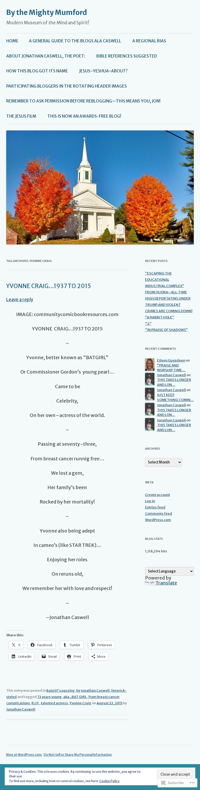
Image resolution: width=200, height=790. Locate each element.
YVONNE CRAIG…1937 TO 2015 (48, 286)
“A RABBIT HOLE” (159, 317)
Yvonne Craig (80, 703)
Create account (157, 495)
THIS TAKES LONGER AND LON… (174, 382)
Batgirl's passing (60, 690)
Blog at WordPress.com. (24, 755)
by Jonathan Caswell (93, 690)
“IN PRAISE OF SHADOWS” (166, 330)
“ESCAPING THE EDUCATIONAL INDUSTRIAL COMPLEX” (164, 279)
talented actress (54, 703)
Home (12, 40)
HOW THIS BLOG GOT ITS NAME (37, 70)
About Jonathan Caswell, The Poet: (45, 56)
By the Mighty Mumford (46, 12)
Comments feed (158, 513)
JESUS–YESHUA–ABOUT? (103, 70)
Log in (150, 501)
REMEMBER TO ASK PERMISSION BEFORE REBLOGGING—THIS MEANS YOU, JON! (83, 101)
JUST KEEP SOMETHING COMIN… (175, 397)
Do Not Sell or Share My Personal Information (78, 755)
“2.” (148, 323)
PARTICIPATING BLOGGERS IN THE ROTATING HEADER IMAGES (66, 86)
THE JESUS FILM (21, 116)
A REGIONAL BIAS (149, 40)
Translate (166, 583)
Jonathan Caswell (20, 709)
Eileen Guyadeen (171, 360)
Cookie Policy (109, 781)
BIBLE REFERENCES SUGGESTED (126, 56)
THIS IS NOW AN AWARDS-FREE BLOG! (84, 116)
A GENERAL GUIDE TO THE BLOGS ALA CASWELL (75, 40)
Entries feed (155, 507)
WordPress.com (158, 520)
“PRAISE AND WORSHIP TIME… (171, 368)
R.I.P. (35, 703)
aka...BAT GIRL (75, 697)
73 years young (49, 697)
